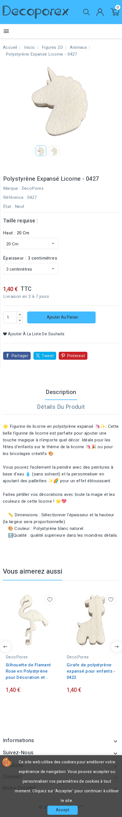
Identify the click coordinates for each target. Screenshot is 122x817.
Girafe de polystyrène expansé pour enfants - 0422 (91, 671)
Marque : (11, 188)
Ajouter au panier (62, 317)
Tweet (48, 356)
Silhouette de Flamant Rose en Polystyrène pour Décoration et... (28, 671)
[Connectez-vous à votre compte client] (100, 12)
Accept (62, 810)
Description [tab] (61, 392)
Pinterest (76, 356)
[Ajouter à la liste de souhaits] (49, 599)
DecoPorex (33, 188)
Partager (19, 356)
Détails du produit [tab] (61, 407)
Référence (13, 197)
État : (8, 206)
